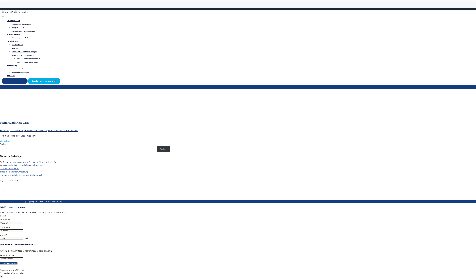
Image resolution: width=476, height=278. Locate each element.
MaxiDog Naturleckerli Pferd (28, 62)
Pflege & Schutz (18, 28)
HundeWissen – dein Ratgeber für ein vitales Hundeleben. (51, 130)
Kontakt (11, 76)
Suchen (3, 144)
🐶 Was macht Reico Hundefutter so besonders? (22, 165)
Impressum (5, 201)
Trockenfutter (17, 45)
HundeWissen (13, 20)
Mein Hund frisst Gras (14, 122)
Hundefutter (13, 41)
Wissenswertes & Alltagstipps (23, 31)
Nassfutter (16, 48)
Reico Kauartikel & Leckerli (23, 55)
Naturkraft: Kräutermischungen (24, 52)
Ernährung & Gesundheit (21, 24)
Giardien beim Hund (9, 168)
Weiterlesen (5, 141)
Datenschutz (19, 201)
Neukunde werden (15, 81)
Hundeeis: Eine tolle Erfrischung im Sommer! (21, 175)
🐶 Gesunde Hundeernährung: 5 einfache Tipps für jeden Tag (28, 162)
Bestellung (12, 65)
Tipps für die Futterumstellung (14, 171)
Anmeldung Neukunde (20, 72)
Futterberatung (14, 34)
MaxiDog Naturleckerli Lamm (28, 59)
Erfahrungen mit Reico (21, 38)
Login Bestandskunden (21, 69)
